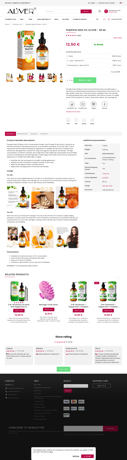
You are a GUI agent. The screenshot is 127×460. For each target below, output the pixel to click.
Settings (76, 456)
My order (91, 3)
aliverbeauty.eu (13, 398)
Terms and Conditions (42, 413)
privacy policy (99, 434)
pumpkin (105, 178)
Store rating (63, 337)
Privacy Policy (39, 416)
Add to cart (85, 80)
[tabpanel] (33, 302)
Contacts (37, 393)
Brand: (118, 38)
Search (86, 11)
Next (119, 278)
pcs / (102, 386)
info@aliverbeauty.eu (16, 388)
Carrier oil (105, 174)
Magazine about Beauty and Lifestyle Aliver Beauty (48, 397)
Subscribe (110, 428)
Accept (88, 456)
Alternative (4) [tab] (22, 134)
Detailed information (73, 112)
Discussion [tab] (44, 134)
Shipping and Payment (106, 3)
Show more (63, 369)
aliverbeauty (12, 394)
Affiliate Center (40, 407)
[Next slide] (61, 50)
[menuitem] (11, 19)
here (51, 452)
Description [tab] (10, 134)
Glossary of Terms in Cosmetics (46, 410)
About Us (37, 390)
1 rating (78, 35)
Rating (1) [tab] (34, 134)
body (110, 186)
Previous (116, 278)
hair (103, 186)
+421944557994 (13, 391)
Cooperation (39, 401)
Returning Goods (40, 419)
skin (107, 186)
